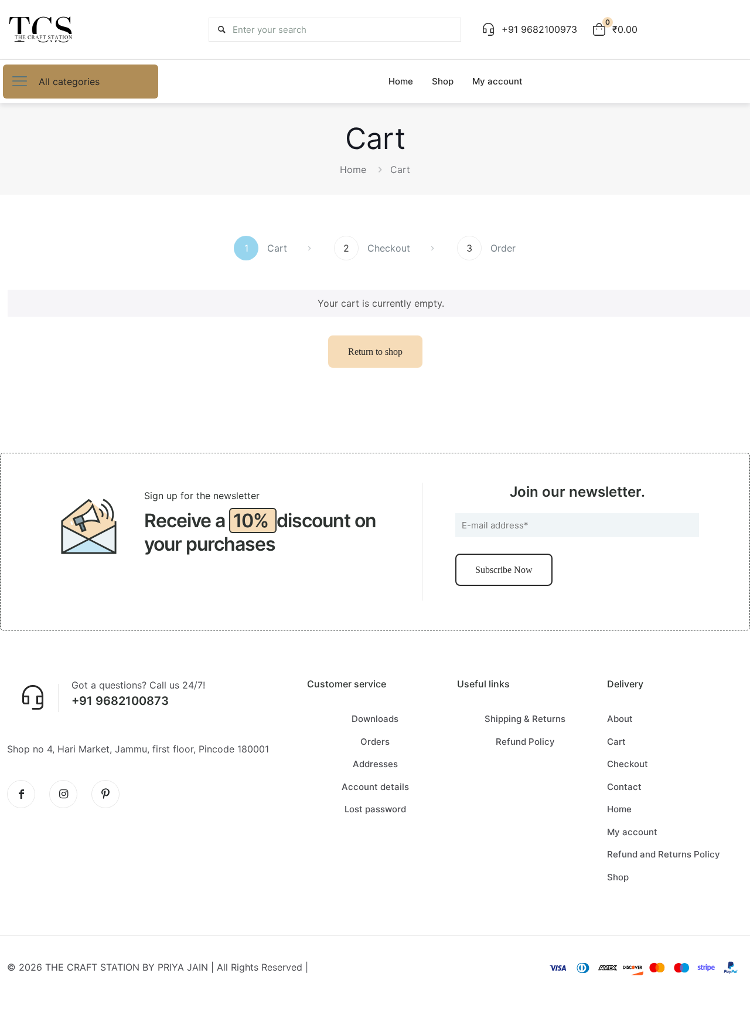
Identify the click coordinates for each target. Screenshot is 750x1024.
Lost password (375, 809)
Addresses (375, 763)
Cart (616, 741)
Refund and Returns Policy (663, 854)
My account (632, 831)
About (620, 718)
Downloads (375, 718)
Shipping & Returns (525, 718)
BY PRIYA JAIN (175, 967)
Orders (375, 741)
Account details (375, 786)
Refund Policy (525, 741)
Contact (624, 786)
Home (353, 169)
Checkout (627, 763)
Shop (618, 877)
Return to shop (375, 352)
